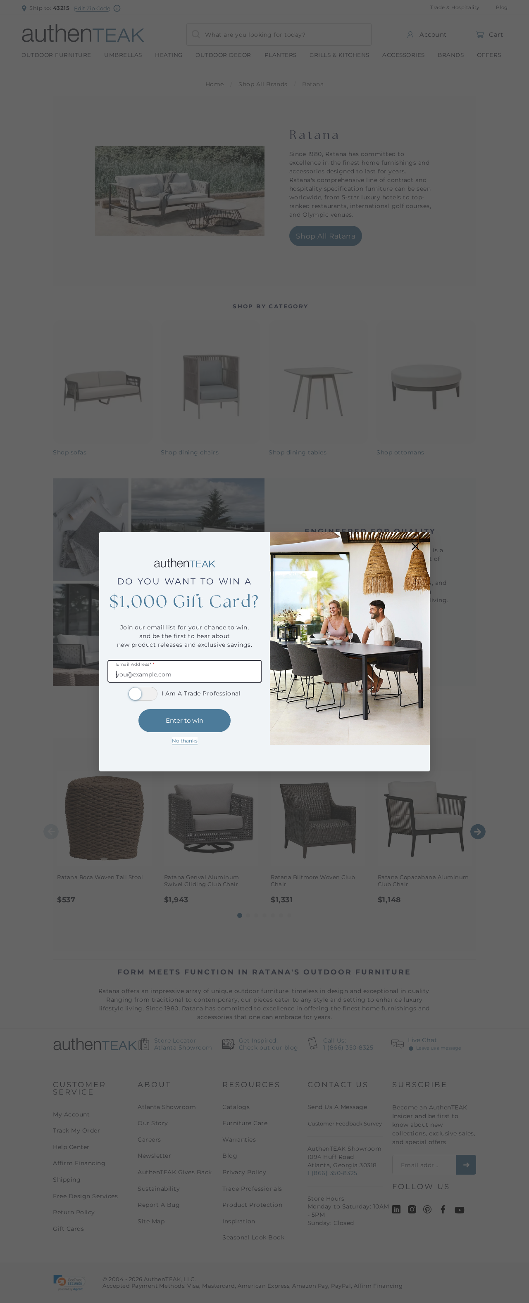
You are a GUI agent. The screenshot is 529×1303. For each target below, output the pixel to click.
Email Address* (135, 664)
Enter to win (184, 720)
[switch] (143, 694)
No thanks (185, 741)
